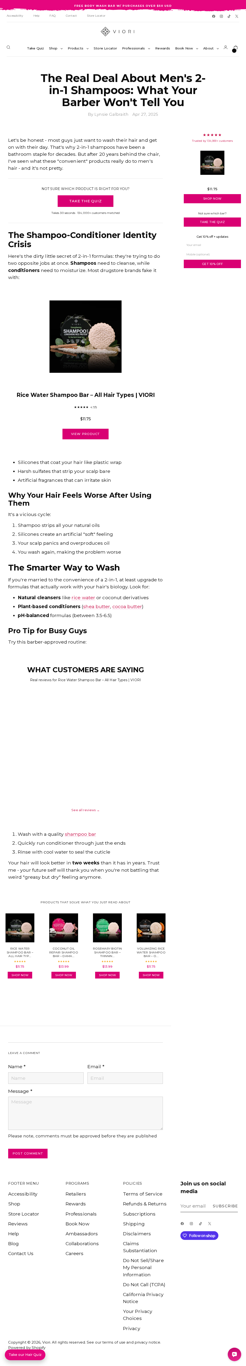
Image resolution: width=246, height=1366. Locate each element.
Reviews (18, 1224)
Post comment (27, 1153)
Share (21, 996)
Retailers (76, 1194)
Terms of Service (143, 1194)
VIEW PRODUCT (85, 434)
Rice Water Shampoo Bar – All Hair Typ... (212, 182)
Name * (17, 1066)
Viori (46, 1342)
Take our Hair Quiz (25, 1354)
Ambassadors (82, 1234)
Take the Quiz (212, 222)
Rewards (76, 1204)
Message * (20, 1091)
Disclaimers (137, 1234)
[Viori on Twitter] (237, 16)
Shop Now (212, 198)
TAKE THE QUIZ (85, 201)
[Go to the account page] (226, 48)
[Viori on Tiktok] (229, 16)
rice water (83, 597)
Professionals (81, 1214)
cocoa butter (127, 606)
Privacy (131, 1328)
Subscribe (225, 1206)
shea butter (96, 606)
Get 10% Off (212, 264)
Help (13, 1234)
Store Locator (23, 1214)
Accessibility (22, 1194)
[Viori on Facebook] (214, 16)
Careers (75, 1253)
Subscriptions (139, 1214)
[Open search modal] (9, 48)
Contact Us (20, 1253)
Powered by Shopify (27, 1347)
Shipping (134, 1224)
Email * (95, 1066)
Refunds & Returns (144, 1204)
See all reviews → (85, 810)
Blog (13, 1243)
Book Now (77, 1224)
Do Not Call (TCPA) (144, 1284)
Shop (14, 1204)
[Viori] (123, 32)
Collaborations (82, 1243)
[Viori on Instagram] (222, 16)
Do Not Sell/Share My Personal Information (143, 1267)
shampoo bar (80, 834)
